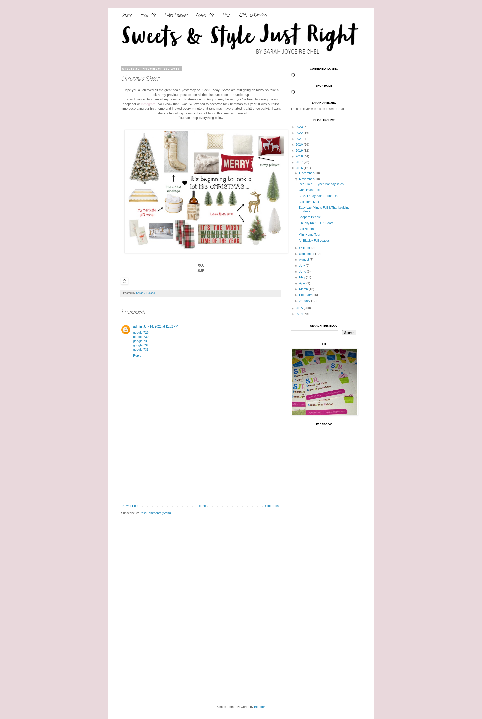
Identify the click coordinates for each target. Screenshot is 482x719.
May (302, 277)
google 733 (141, 349)
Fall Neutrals (307, 229)
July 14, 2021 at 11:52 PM (160, 326)
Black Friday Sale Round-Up (318, 196)
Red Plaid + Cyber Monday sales (321, 184)
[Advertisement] (200, 466)
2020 (300, 144)
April (302, 283)
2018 (300, 156)
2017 (300, 162)
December (306, 173)
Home (127, 16)
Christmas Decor (310, 190)
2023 (300, 127)
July (302, 265)
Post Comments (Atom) (155, 513)
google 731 (141, 341)
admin (137, 326)
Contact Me (205, 16)
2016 (300, 168)
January (305, 301)
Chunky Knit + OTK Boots (316, 223)
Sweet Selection (176, 16)
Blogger (259, 707)
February (305, 295)
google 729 (141, 332)
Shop (226, 16)
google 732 (141, 345)
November (306, 179)
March (304, 289)
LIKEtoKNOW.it (253, 16)
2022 (300, 133)
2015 (300, 308)
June (303, 271)
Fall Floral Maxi (309, 202)
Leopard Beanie (310, 217)
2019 (300, 150)
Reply (137, 355)
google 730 (141, 337)
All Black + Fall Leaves (314, 240)
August (304, 260)
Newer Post (130, 506)
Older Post (272, 506)
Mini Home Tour (309, 234)
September (307, 254)
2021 (300, 139)
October (305, 248)
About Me (148, 16)
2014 (300, 314)
